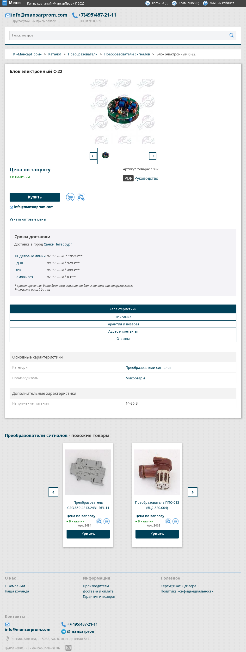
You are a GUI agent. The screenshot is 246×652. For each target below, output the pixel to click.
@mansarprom (81, 631)
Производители (96, 586)
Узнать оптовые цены (28, 219)
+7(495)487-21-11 (97, 15)
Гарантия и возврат (99, 596)
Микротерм (135, 378)
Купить (88, 534)
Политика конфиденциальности (187, 591)
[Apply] (232, 35)
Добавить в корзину (70, 197)
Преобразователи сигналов (148, 367)
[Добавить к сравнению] (81, 197)
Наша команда (17, 591)
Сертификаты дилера (178, 586)
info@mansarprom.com (39, 15)
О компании (15, 586)
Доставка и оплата (98, 591)
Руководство (141, 178)
